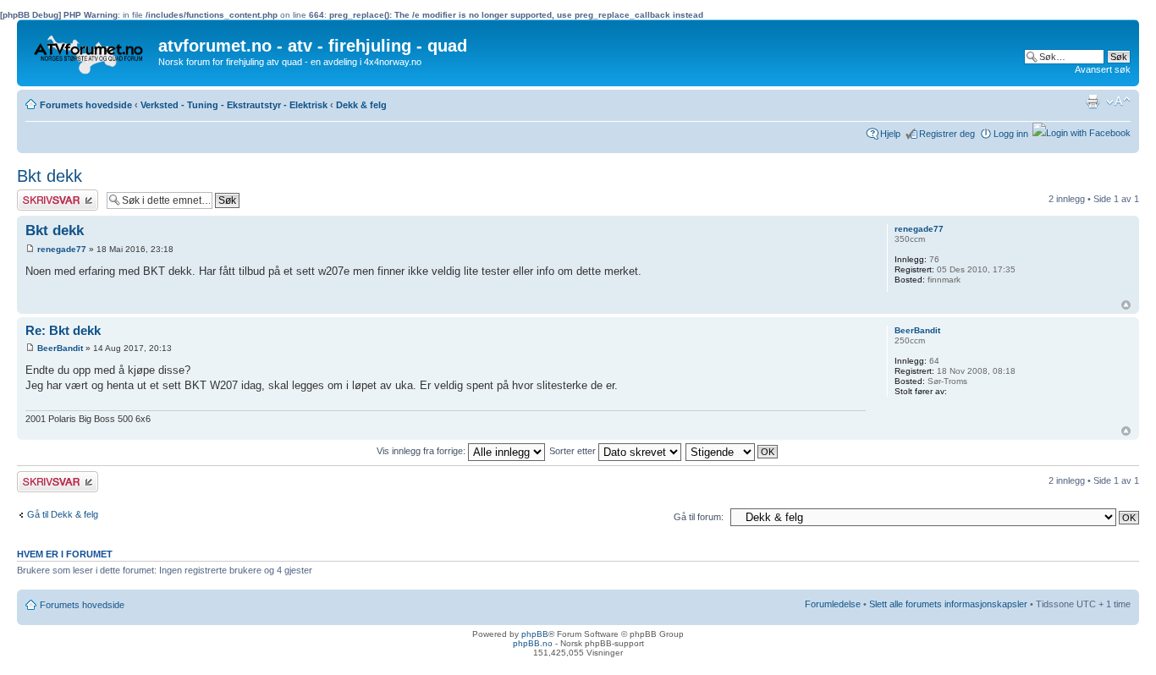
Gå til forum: (699, 517)
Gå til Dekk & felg (62, 514)
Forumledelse (833, 604)
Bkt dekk (49, 176)
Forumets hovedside (86, 105)
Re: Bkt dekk (63, 330)
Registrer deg (947, 134)
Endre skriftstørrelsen (1118, 101)
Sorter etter (573, 451)
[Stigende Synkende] (732, 451)
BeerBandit (60, 348)
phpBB (534, 634)
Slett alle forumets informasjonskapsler (948, 604)
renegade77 (61, 249)
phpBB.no (533, 643)
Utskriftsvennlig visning (1092, 101)
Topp (1126, 305)
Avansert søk (1103, 69)
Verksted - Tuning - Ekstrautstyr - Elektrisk (234, 105)
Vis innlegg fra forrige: (422, 451)
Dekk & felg (361, 105)
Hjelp (890, 134)
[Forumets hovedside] (89, 50)
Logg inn (1011, 134)
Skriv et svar (43, 194)
